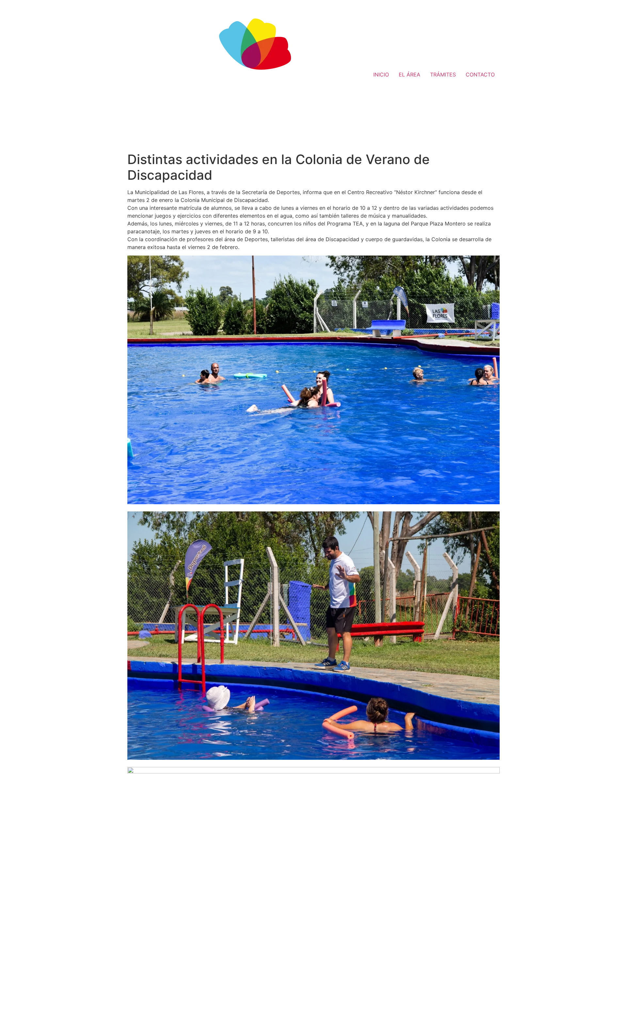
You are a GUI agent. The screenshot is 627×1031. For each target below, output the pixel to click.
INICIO (381, 74)
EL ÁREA (409, 74)
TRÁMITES (443, 74)
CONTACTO (480, 74)
